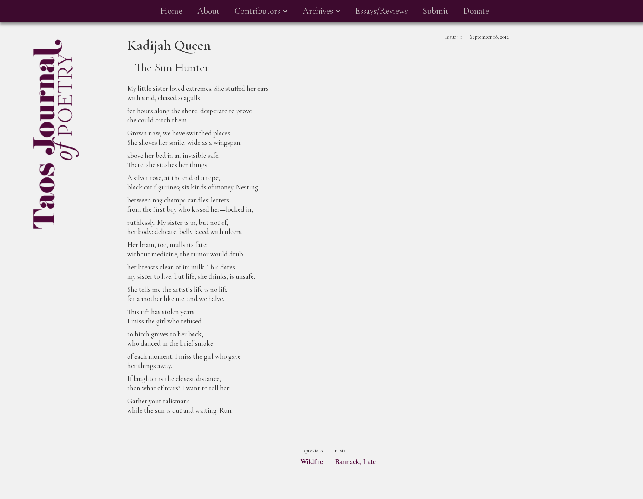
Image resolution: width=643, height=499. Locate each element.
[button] (261, 11)
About (208, 11)
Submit (435, 11)
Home (171, 11)
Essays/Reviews (381, 11)
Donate (476, 11)
